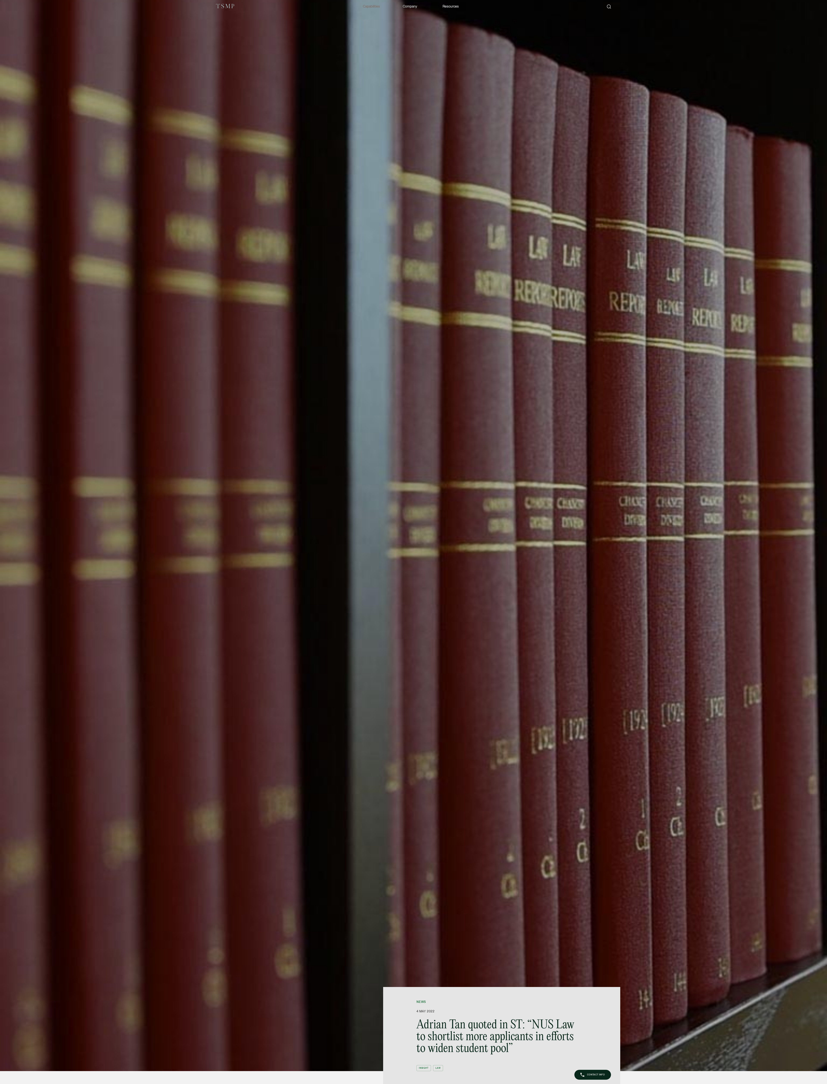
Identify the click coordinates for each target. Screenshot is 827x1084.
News (421, 1002)
